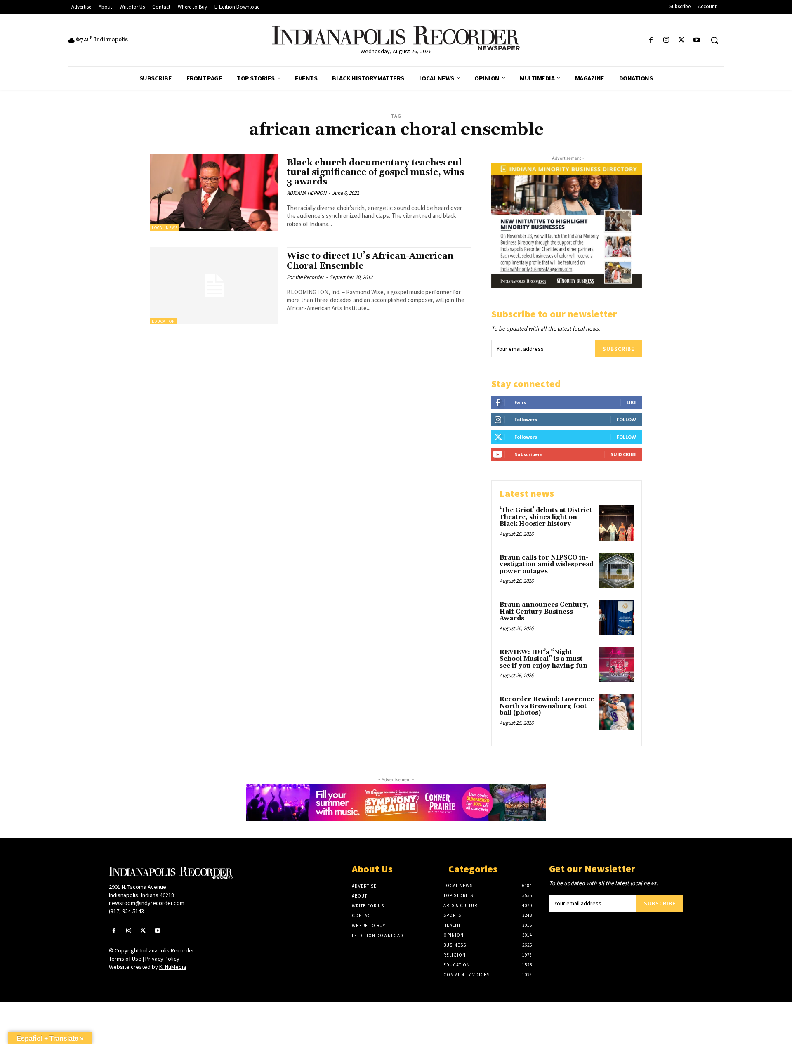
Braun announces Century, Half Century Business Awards (544, 611)
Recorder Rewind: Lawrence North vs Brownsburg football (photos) (547, 706)
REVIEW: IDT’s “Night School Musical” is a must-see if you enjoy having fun (543, 659)
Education (163, 321)
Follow (626, 419)
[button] (714, 40)
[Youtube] (696, 40)
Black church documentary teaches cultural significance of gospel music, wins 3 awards (376, 172)
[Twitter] (681, 40)
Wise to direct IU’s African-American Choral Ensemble (370, 261)
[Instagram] (666, 40)
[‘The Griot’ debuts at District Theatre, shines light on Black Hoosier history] (616, 523)
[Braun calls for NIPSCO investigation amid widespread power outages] (616, 570)
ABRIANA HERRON (306, 192)
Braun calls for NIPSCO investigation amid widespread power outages (547, 564)
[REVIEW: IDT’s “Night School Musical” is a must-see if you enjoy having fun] (616, 665)
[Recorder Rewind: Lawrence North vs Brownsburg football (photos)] (616, 712)
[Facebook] (650, 40)
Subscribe (618, 348)
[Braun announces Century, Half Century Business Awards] (616, 617)
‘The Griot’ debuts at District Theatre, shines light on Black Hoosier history (546, 517)
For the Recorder (305, 277)
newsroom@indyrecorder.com (146, 903)
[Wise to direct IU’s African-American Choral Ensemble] (214, 285)
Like (631, 402)
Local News (165, 227)
